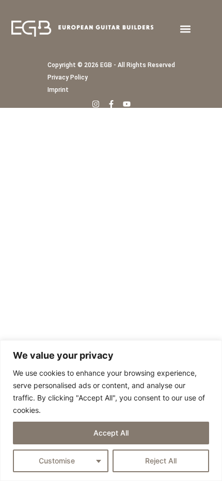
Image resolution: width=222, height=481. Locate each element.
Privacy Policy (67, 77)
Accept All (111, 432)
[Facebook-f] (111, 104)
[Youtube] (127, 104)
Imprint (58, 89)
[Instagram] (96, 104)
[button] (185, 28)
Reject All (161, 460)
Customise (57, 460)
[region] (111, 410)
